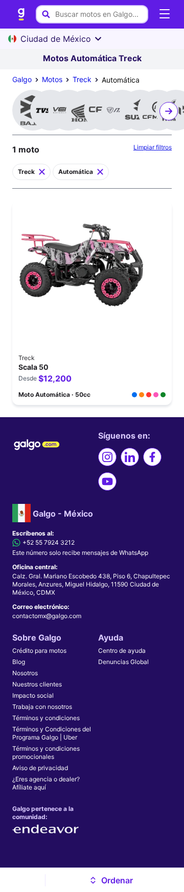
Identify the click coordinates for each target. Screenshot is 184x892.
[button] (110, 880)
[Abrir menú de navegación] (164, 14)
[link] (21, 14)
